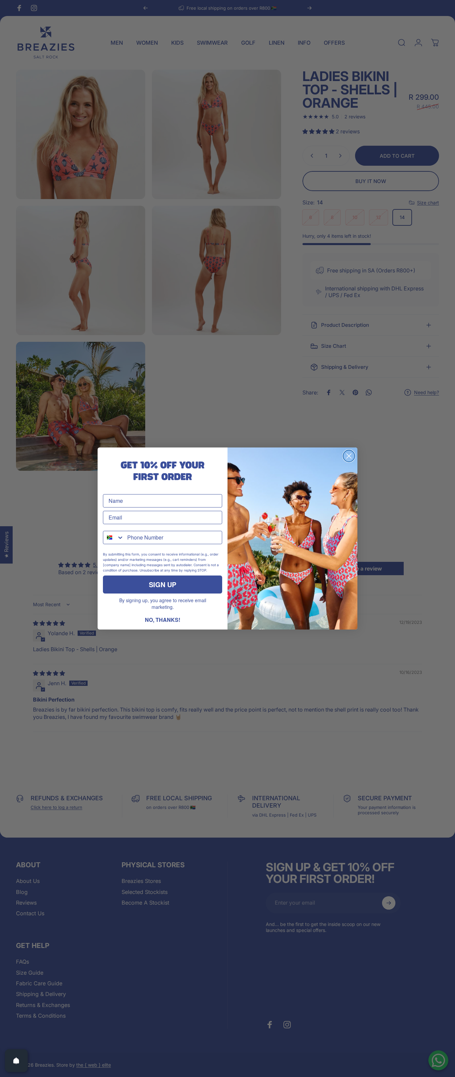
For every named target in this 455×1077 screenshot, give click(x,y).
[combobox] (113, 537)
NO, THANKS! (162, 620)
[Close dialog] (349, 456)
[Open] (16, 1060)
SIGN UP (162, 584)
